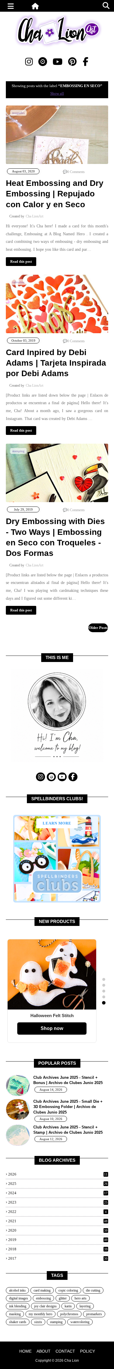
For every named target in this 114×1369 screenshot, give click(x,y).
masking (15, 1314)
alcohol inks (17, 1290)
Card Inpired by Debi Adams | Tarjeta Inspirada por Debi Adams (56, 363)
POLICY (87, 1351)
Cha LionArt (34, 216)
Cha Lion (71, 1360)
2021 (58, 1221)
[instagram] (29, 61)
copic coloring (68, 1290)
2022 (57, 1211)
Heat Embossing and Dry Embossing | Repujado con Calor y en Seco (54, 194)
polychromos (69, 1314)
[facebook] (85, 61)
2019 (58, 1239)
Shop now (52, 1028)
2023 (58, 1202)
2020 (58, 1230)
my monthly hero (40, 1314)
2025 (58, 1183)
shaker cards (17, 1322)
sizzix (38, 1322)
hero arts (81, 1298)
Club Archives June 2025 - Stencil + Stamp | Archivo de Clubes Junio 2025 (68, 1130)
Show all (57, 93)
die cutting (93, 1290)
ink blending (17, 1306)
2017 (58, 1258)
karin (68, 1306)
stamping (56, 1322)
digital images (18, 1298)
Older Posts (98, 627)
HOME (25, 1351)
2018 (58, 1249)
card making (42, 1290)
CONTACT (65, 1351)
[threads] (42, 61)
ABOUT (44, 1351)
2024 (58, 1193)
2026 (58, 1174)
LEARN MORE (57, 823)
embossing (43, 1298)
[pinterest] (72, 61)
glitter (63, 1298)
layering (85, 1306)
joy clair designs (45, 1306)
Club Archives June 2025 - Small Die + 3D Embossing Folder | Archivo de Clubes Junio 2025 (68, 1106)
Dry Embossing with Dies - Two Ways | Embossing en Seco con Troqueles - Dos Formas (55, 537)
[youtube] (57, 61)
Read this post (21, 262)
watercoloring (79, 1322)
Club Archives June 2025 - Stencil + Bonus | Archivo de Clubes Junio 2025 (68, 1080)
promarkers (94, 1314)
